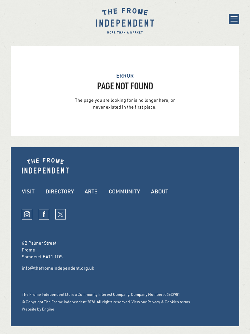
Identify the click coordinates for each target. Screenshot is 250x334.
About (159, 191)
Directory (60, 191)
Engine (48, 309)
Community (124, 191)
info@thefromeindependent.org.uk (58, 268)
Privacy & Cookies (163, 301)
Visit (28, 191)
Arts (91, 191)
